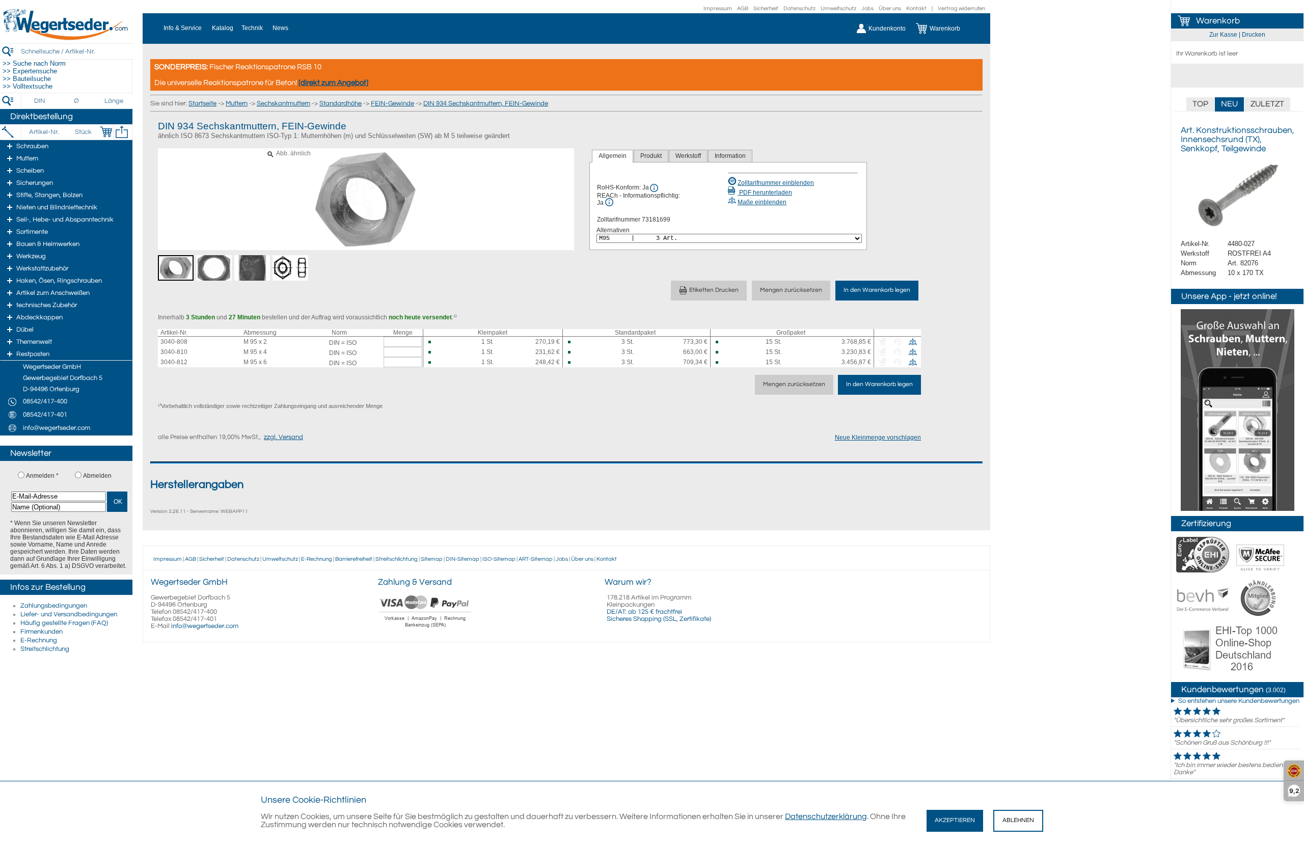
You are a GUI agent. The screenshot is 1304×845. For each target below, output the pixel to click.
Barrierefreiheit (353, 559)
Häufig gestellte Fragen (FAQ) (64, 622)
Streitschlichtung (44, 648)
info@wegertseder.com (204, 626)
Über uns (890, 8)
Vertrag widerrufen (961, 8)
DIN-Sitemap (462, 559)
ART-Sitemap (536, 559)
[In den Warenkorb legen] (106, 132)
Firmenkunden (41, 631)
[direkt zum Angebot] (333, 83)
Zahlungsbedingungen (53, 605)
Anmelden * (42, 475)
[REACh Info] (609, 202)
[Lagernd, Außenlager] (433, 342)
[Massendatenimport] (122, 132)
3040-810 (173, 352)
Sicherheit (765, 8)
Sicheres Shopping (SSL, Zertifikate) (659, 618)
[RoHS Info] (654, 188)
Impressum (717, 8)
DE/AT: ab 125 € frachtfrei (644, 611)
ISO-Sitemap (498, 559)
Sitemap (432, 559)
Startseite (202, 103)
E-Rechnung (38, 640)
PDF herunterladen (765, 192)
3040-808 (173, 341)
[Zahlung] (425, 628)
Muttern (237, 103)
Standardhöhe (340, 103)
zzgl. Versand (283, 437)
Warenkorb (1218, 20)
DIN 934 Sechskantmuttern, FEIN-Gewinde (485, 103)
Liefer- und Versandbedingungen (68, 614)
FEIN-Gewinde (392, 103)
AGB (742, 8)
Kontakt (916, 8)
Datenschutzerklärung (826, 816)
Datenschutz (799, 8)
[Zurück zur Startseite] (66, 38)
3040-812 (173, 362)
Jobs (867, 8)
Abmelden (97, 475)
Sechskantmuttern (283, 103)
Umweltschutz (838, 8)
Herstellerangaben (196, 484)
